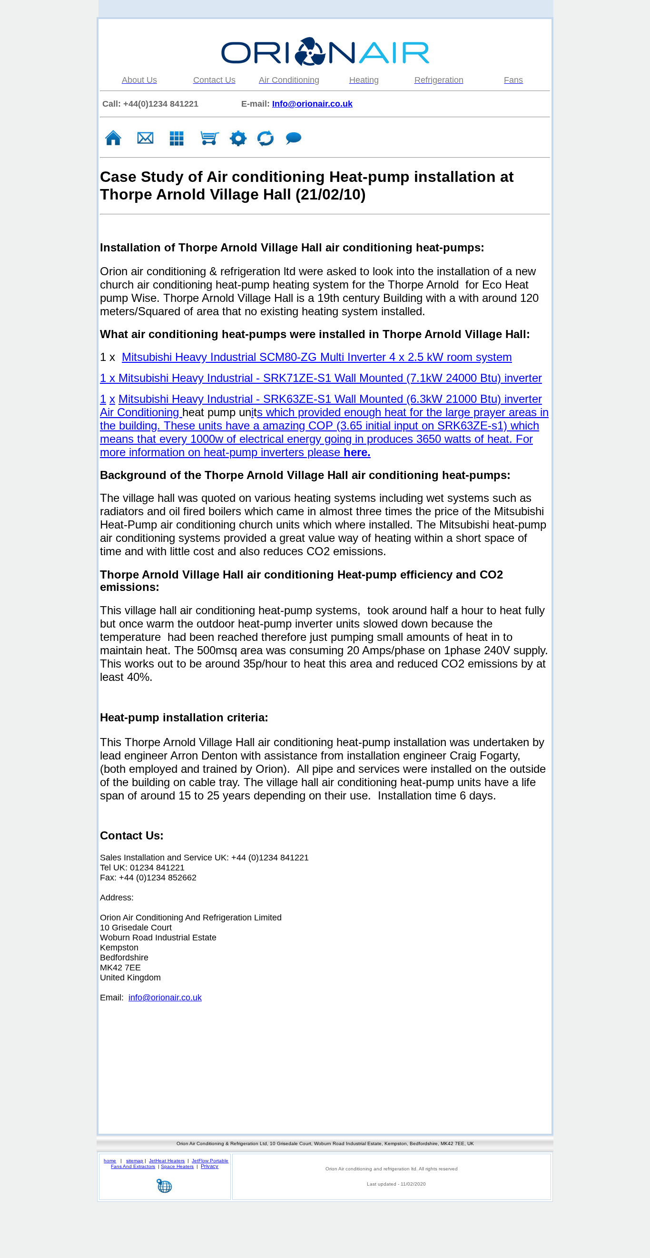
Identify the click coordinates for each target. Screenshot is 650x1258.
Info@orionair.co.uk (312, 104)
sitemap (134, 1160)
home (110, 1160)
